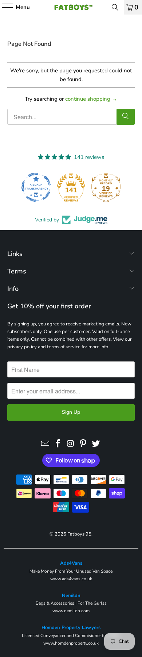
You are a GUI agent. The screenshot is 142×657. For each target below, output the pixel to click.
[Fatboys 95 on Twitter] (96, 444)
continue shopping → (91, 99)
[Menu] (4, 7)
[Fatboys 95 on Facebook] (57, 444)
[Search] (115, 7)
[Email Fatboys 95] (45, 444)
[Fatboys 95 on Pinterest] (83, 444)
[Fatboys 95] (71, 7)
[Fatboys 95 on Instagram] (70, 444)
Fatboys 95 (79, 534)
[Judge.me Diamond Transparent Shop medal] (36, 187)
